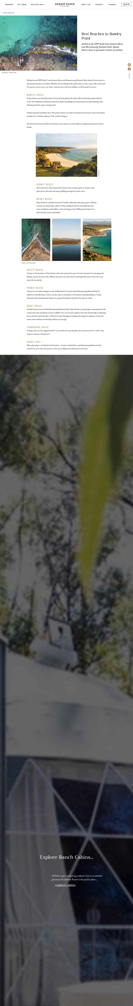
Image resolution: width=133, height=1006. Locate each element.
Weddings (9, 4)
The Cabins (22, 4)
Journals (112, 4)
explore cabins (65, 885)
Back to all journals (9, 12)
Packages (99, 4)
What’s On (86, 4)
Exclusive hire (37, 4)
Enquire (126, 4)
